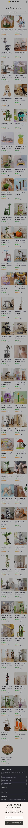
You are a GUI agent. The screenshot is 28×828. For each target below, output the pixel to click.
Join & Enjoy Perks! (14, 823)
